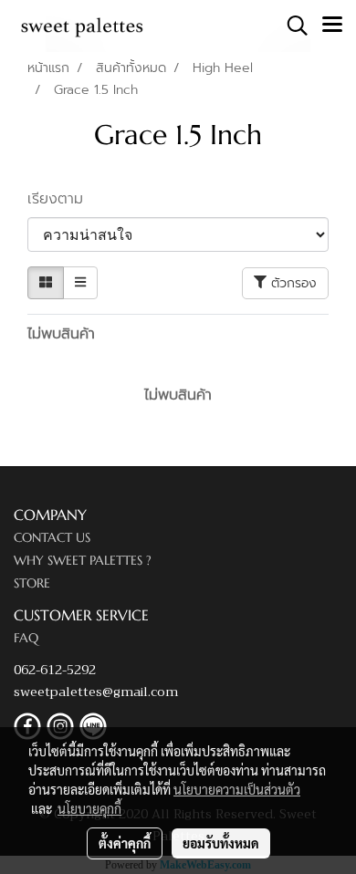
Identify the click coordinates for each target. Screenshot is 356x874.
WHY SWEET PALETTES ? (83, 560)
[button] (291, 26)
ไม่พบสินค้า (61, 334)
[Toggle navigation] (332, 25)
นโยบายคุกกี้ (89, 808)
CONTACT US (52, 537)
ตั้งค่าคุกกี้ (125, 843)
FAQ (26, 637)
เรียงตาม (63, 199)
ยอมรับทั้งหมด (221, 843)
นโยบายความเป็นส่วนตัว (236, 789)
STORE (32, 583)
